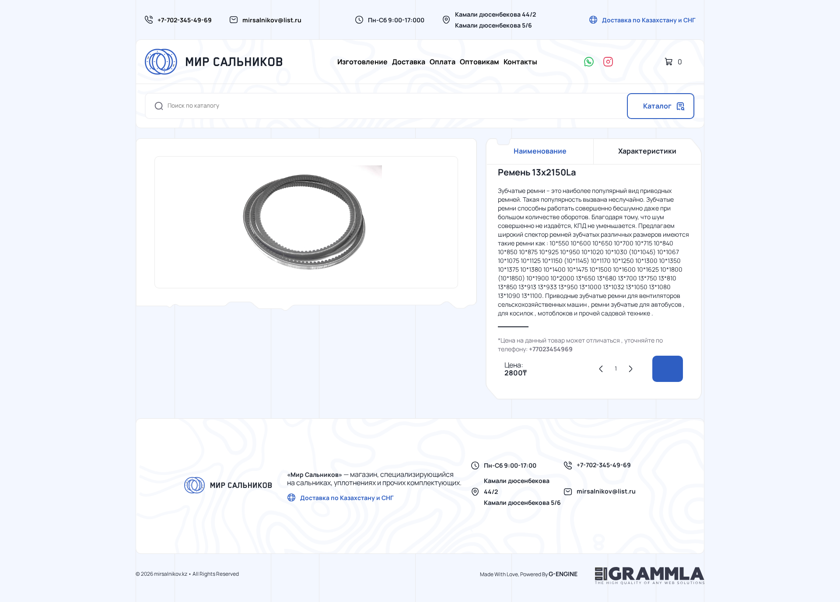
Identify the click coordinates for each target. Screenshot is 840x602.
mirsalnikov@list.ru (271, 20)
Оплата (442, 62)
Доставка (408, 62)
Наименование (540, 151)
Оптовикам (479, 62)
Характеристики (647, 151)
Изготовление (362, 62)
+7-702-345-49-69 (185, 20)
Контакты (520, 62)
